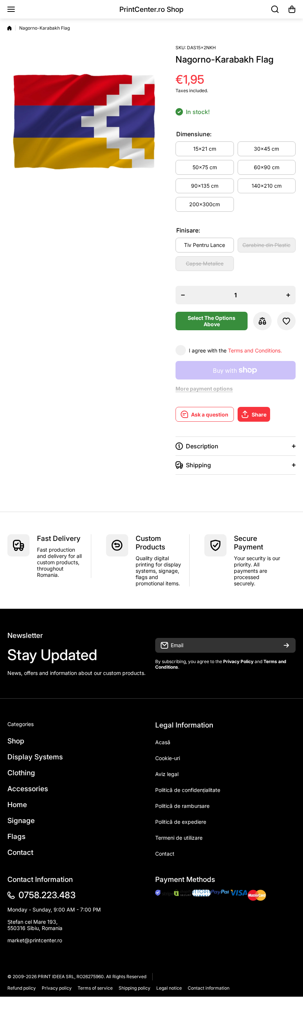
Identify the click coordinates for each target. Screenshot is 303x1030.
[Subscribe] (286, 645)
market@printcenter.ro (34, 940)
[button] (292, 9)
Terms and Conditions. (255, 350)
